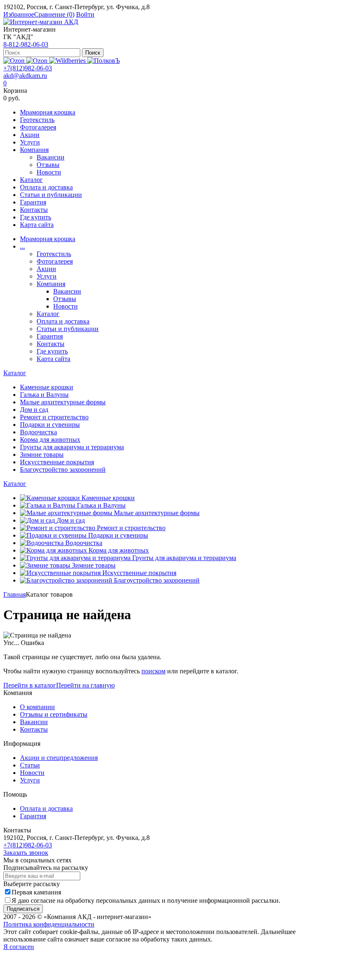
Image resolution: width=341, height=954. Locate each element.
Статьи (30, 765)
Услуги (30, 142)
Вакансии (50, 157)
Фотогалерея (38, 127)
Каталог (31, 179)
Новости (49, 172)
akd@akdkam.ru (25, 75)
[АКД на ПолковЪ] (103, 60)
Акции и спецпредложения (59, 757)
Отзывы (48, 164)
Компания (34, 149)
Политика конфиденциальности (48, 924)
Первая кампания (36, 892)
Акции (30, 134)
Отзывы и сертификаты (53, 714)
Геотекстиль (37, 119)
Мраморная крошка (47, 112)
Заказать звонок (25, 852)
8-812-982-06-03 (25, 44)
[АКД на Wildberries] (68, 60)
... (22, 246)
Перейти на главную (85, 685)
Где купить (35, 217)
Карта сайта (37, 224)
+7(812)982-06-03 (27, 68)
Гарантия (33, 202)
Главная (14, 594)
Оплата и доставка (46, 187)
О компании (37, 706)
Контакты (34, 209)
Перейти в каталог (29, 685)
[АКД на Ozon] (37, 60)
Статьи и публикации (51, 194)
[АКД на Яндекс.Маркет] (14, 60)
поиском (153, 671)
